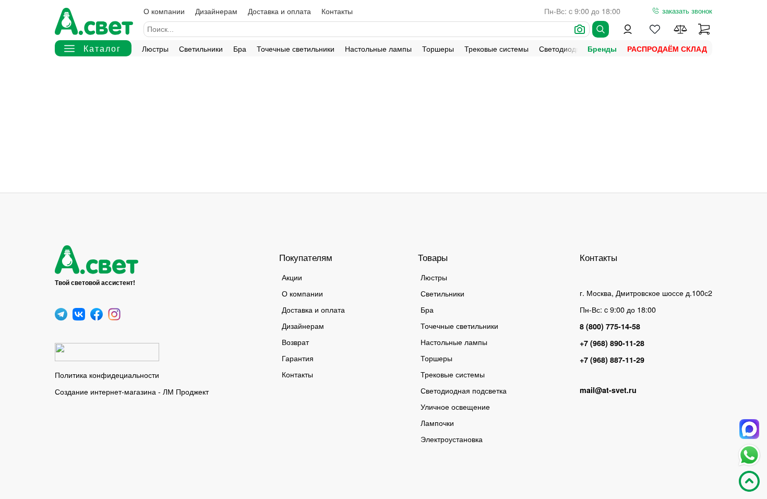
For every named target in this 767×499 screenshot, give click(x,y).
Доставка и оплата (279, 10)
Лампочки (437, 422)
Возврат (295, 341)
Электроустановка (452, 438)
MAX (749, 429)
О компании (164, 10)
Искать (600, 29)
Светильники (201, 48)
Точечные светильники (295, 48)
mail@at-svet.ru (608, 390)
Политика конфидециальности (107, 374)
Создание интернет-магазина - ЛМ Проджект (132, 391)
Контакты (337, 10)
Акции (292, 276)
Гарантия (298, 357)
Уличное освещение (455, 406)
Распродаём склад (667, 48)
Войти (627, 29)
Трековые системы (496, 48)
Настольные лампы (378, 48)
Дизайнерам (216, 10)
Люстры (155, 48)
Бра (239, 48)
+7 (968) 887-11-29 (612, 359)
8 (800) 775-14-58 (610, 326)
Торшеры (438, 48)
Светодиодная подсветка (464, 390)
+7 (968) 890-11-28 (612, 343)
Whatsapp (749, 455)
